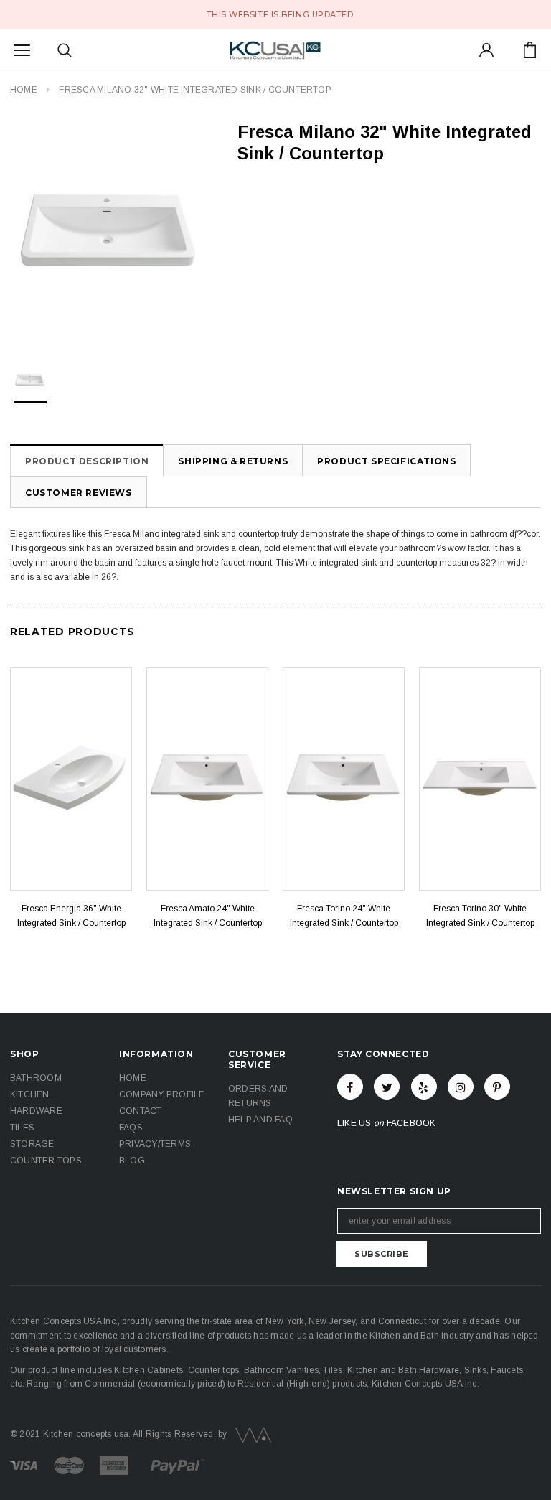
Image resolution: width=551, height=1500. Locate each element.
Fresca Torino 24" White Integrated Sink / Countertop (344, 916)
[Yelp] (424, 1087)
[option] (109, 229)
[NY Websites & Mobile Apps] (250, 1434)
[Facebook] (350, 1087)
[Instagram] (461, 1087)
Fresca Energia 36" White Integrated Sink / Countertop (71, 916)
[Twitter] (387, 1087)
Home (23, 90)
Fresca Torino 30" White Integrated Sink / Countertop (480, 916)
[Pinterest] (497, 1087)
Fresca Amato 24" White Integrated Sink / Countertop (208, 916)
